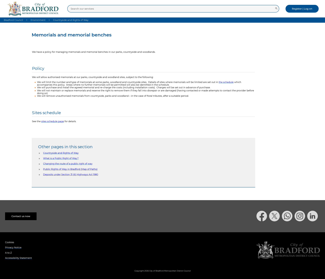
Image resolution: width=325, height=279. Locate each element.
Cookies (9, 242)
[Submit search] (276, 8)
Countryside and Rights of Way (61, 153)
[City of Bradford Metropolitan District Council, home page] (33, 15)
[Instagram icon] (301, 225)
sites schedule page (52, 121)
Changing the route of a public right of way (67, 163)
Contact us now (20, 216)
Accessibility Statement (18, 258)
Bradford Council (13, 20)
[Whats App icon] (288, 225)
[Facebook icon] (262, 225)
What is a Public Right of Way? (61, 158)
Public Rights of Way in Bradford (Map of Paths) (70, 169)
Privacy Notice (13, 247)
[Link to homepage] (288, 250)
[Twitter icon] (275, 225)
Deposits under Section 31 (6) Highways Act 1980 (70, 174)
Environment (38, 20)
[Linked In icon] (313, 225)
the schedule (226, 82)
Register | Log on (302, 8)
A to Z (8, 252)
